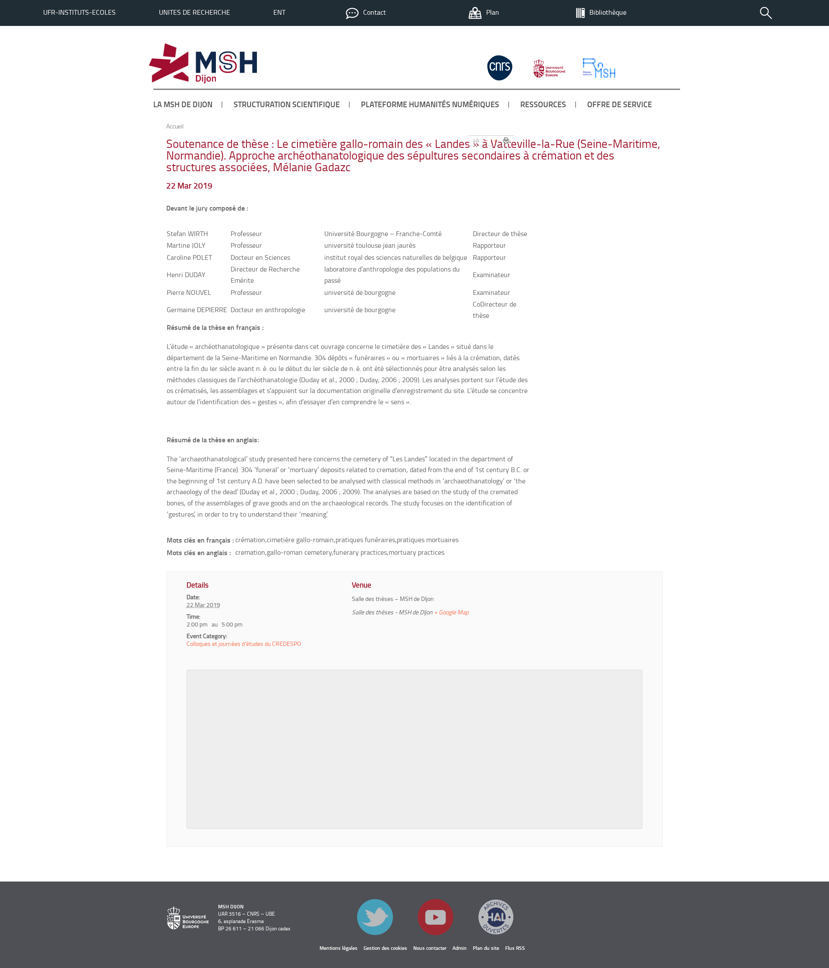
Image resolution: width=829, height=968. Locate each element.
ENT (279, 12)
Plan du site (486, 948)
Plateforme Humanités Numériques (430, 104)
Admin (459, 948)
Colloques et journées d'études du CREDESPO (244, 643)
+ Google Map (451, 612)
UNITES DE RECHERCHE (194, 12)
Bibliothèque (607, 12)
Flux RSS (515, 948)
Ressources (543, 104)
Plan (492, 12)
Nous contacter (429, 948)
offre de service (619, 104)
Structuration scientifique (287, 104)
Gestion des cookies (385, 948)
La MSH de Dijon (182, 104)
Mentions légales (339, 948)
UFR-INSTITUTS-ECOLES (79, 12)
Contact (374, 12)
